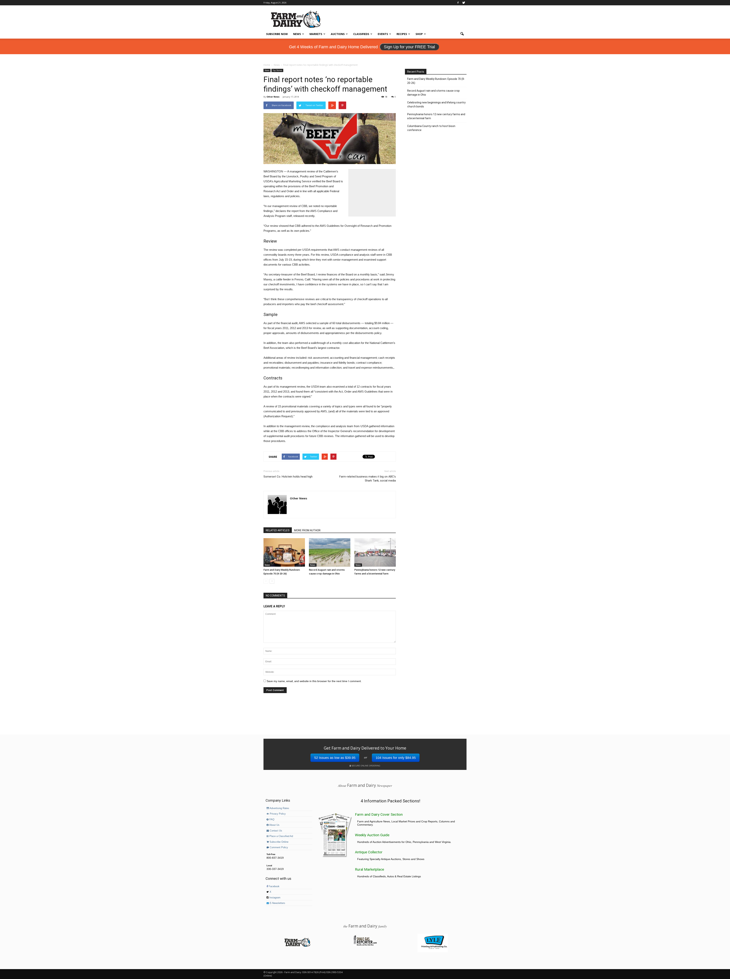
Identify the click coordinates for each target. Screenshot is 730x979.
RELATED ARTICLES (278, 530)
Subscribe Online (278, 842)
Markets (315, 34)
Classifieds (361, 34)
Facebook (273, 886)
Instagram (274, 897)
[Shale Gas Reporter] (365, 944)
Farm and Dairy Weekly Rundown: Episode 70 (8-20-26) (436, 80)
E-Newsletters (277, 903)
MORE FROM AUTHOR (307, 530)
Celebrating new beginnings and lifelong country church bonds (436, 104)
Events (383, 34)
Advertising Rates (279, 808)
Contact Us (275, 830)
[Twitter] (464, 2)
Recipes (402, 34)
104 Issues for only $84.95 (396, 758)
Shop (419, 34)
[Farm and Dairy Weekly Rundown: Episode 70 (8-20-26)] (284, 552)
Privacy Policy (277, 813)
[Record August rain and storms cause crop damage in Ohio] (329, 552)
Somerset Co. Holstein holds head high (288, 476)
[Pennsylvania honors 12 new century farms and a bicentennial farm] (375, 552)
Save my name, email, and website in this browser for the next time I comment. (314, 681)
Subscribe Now (277, 34)
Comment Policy (278, 847)
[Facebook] (458, 2)
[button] (462, 34)
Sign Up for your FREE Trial (409, 46)
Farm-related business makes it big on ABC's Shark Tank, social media (367, 478)
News (297, 34)
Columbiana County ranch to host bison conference (431, 128)
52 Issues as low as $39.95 (334, 758)
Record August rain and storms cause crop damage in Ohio (433, 92)
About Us (274, 825)
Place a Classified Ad (281, 836)
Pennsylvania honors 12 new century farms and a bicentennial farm (436, 116)
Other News (273, 96)
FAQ (271, 819)
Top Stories (277, 70)
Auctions (338, 34)
